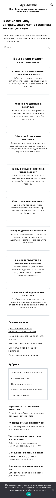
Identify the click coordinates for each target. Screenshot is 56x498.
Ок (28, 494)
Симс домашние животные (28, 201)
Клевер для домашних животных (28, 105)
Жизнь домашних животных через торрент (28, 170)
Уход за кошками (20, 395)
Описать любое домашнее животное (28, 294)
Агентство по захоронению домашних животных (28, 73)
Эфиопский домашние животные (28, 138)
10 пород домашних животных (28, 230)
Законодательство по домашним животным (28, 261)
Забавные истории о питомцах (27, 372)
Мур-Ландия (28, 5)
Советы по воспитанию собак (26, 389)
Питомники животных (23, 384)
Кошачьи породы (20, 378)
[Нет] (52, 490)
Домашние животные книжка (25, 452)
